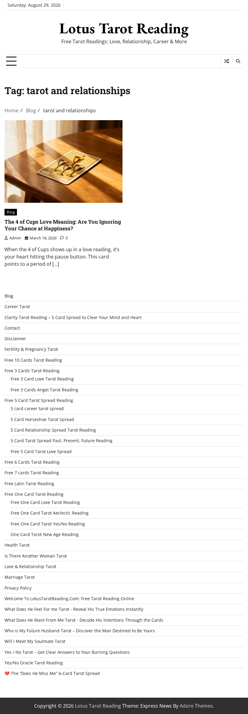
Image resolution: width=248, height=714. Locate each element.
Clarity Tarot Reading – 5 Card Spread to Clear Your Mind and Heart (73, 317)
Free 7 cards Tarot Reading (32, 472)
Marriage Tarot (20, 577)
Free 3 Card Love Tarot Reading (42, 379)
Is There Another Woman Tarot (36, 556)
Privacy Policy (18, 588)
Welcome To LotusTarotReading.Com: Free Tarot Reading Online (69, 598)
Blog (11, 212)
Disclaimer (15, 338)
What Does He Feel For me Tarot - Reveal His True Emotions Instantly (74, 609)
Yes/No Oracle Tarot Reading (34, 663)
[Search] (237, 61)
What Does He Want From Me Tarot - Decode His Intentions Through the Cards (84, 620)
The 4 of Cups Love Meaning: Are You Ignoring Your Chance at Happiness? (63, 225)
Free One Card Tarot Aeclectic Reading (50, 513)
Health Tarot (17, 545)
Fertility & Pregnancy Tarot (31, 349)
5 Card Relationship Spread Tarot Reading (53, 430)
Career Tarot (17, 306)
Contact (12, 328)
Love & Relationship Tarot (30, 566)
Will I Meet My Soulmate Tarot (35, 641)
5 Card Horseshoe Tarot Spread (42, 419)
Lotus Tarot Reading (124, 28)
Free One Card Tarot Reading (34, 494)
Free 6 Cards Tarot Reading (32, 462)
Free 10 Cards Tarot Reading (33, 360)
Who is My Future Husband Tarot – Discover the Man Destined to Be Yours (80, 630)
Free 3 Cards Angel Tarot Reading (44, 390)
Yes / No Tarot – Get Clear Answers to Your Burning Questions (67, 652)
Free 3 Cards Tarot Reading (32, 370)
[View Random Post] (226, 61)
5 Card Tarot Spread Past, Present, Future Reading (62, 440)
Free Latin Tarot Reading (29, 483)
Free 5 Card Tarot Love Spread (41, 451)
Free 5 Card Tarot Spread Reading (39, 400)
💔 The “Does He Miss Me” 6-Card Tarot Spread (52, 673)
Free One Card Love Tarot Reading (45, 502)
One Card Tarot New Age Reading (45, 534)
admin (15, 238)
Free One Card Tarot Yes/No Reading (48, 524)
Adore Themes (196, 705)
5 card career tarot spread (37, 408)
